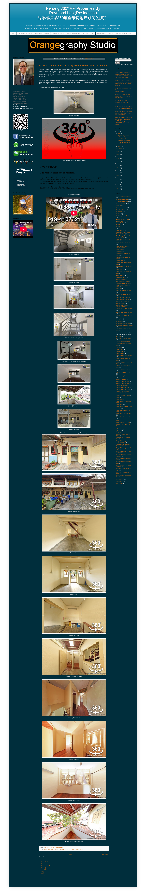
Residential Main (45, 862)
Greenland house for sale (123, 323)
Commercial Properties (25, 33)
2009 (118, 189)
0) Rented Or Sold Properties (124, 196)
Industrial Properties (73, 33)
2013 (118, 179)
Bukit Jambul (119, 269)
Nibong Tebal (119, 349)
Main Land (119, 347)
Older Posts (105, 854)
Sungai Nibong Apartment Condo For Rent (123, 441)
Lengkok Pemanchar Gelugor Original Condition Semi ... (123, 137)
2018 (118, 168)
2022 (118, 158)
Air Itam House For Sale (122, 219)
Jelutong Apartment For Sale (123, 338)
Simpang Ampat (120, 432)
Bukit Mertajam (120, 275)
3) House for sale (120, 204)
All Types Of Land (88, 33)
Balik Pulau (119, 225)
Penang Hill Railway (121, 385)
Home (70, 854)
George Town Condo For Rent (124, 308)
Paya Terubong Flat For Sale (124, 355)
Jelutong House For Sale (123, 341)
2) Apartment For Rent (122, 201)
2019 (118, 165)
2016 (118, 172)
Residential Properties (42, 33)
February (120, 149)
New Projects (101, 33)
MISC (42, 874)
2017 (118, 170)
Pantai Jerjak (119, 351)
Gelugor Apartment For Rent (123, 290)
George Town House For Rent (51, 849)
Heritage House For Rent (65, 849)
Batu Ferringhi (120, 230)
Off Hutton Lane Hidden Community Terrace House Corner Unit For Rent (74, 65)
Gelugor (118, 288)
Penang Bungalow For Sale (123, 376)
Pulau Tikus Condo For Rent (123, 413)
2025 (118, 151)
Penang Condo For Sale (122, 383)
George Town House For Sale (124, 315)
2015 (118, 175)
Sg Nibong (119, 430)
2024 (118, 154)
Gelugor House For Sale (122, 299)
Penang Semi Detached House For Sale (122, 392)
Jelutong (118, 336)
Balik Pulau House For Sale (123, 227)
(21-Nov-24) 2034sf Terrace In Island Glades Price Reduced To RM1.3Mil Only (123, 96)
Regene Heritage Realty (123, 33)
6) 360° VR (119, 212)
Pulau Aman (119, 399)
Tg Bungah (119, 481)
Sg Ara (118, 428)
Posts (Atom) (50, 857)
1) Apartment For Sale (122, 199)
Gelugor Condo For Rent (123, 297)
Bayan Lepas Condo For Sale (124, 266)
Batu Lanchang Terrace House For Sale (122, 247)
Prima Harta (44, 876)
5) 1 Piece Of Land (121, 210)
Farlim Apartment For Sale (123, 283)
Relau (117, 420)
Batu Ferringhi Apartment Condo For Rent (123, 233)
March (120, 146)
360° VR (110, 33)
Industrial (43, 870)
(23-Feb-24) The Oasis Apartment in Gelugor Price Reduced (122, 102)
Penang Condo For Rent (122, 381)
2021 (118, 161)
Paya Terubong (120, 353)
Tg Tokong (119, 483)
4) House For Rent (121, 208)
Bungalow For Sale (121, 277)
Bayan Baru (119, 251)
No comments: (59, 847)
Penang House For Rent (77, 849)
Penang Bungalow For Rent (123, 372)
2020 (118, 163)
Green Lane (119, 321)
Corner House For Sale (122, 281)
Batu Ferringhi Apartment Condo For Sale (123, 236)
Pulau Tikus (119, 404)
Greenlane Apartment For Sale (124, 325)
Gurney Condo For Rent (122, 332)
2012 (118, 182)
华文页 (42, 872)
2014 (118, 177)
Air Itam (118, 214)
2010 (118, 186)
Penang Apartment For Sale (123, 369)
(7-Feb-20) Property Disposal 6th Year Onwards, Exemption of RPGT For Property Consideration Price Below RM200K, (123, 121)
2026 (118, 131)
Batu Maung (119, 249)
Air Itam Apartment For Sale (123, 216)
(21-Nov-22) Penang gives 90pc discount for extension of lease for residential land (123, 113)
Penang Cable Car (121, 379)
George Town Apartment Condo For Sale (122, 306)
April (119, 133)
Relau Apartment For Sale (123, 422)
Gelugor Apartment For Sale (123, 294)
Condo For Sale (120, 279)
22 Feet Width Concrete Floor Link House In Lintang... (124, 142)
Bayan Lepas (119, 260)
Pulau (117, 397)
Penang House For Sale (122, 389)
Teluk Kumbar (120, 479)
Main (13, 33)
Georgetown (119, 319)
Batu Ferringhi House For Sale (124, 243)
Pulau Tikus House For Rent (123, 417)
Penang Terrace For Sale (123, 395)
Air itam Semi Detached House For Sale (122, 222)
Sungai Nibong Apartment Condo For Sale (123, 445)
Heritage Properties (58, 33)
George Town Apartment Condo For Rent (122, 302)
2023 (118, 156)
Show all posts (89, 58)
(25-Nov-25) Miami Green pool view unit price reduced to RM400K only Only (123, 90)
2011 (118, 184)
